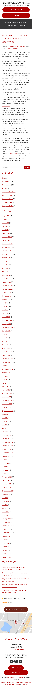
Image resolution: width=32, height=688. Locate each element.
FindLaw (24, 684)
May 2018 (5, 546)
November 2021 (7, 404)
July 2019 (5, 498)
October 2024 (6, 292)
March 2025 (6, 275)
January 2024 (6, 324)
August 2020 (6, 456)
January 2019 (6, 519)
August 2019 (6, 494)
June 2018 (5, 543)
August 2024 (6, 299)
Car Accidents (6, 185)
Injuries (4, 188)
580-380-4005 (16, 9)
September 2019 (7, 491)
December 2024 (7, 285)
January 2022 (6, 397)
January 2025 (6, 282)
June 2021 (5, 421)
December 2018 (7, 522)
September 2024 (7, 296)
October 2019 (6, 487)
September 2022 (7, 369)
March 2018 (6, 553)
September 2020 (7, 452)
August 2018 (6, 536)
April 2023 (5, 345)
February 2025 (7, 278)
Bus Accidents (6, 181)
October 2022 (6, 365)
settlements (6, 106)
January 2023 (6, 355)
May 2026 (5, 226)
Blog (3, 178)
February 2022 (7, 393)
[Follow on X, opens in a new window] (16, 661)
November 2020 (7, 446)
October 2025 (6, 251)
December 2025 (7, 244)
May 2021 (5, 425)
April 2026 (5, 230)
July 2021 (5, 418)
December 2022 (7, 358)
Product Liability (7, 195)
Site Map (11, 682)
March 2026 (6, 233)
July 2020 (5, 459)
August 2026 (6, 216)
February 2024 (7, 320)
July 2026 (5, 219)
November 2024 (7, 289)
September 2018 (7, 533)
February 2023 (7, 352)
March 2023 (6, 348)
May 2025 (5, 268)
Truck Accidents (12, 49)
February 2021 (6, 435)
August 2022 (6, 372)
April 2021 (5, 428)
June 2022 (5, 379)
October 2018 (6, 529)
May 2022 (5, 383)
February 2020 (7, 477)
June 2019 (5, 501)
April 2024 (5, 313)
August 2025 (6, 258)
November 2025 (7, 247)
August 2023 (6, 331)
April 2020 (5, 470)
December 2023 (7, 327)
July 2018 (5, 539)
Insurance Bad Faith (8, 192)
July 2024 (5, 303)
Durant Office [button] (16, 667)
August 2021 (6, 414)
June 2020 (5, 463)
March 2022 (6, 390)
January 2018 (6, 557)
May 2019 (5, 505)
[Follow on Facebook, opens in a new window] (12, 661)
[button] (30, 676)
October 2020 (6, 449)
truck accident (13, 154)
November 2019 (7, 484)
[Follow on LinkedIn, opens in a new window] (20, 661)
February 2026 (7, 237)
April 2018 (5, 550)
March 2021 (5, 432)
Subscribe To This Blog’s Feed (14, 598)
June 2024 (5, 306)
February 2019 (6, 515)
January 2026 (6, 240)
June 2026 (5, 223)
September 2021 (7, 411)
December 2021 (7, 400)
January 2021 (6, 439)
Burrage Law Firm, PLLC (18, 46)
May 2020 (5, 466)
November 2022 (7, 362)
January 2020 (6, 480)
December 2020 (7, 442)
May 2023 (5, 341)
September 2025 (7, 254)
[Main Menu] (16, 15)
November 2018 (7, 526)
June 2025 (5, 265)
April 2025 (5, 271)
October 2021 (6, 407)
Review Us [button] (16, 672)
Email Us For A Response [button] (17, 609)
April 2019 (5, 508)
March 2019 (5, 512)
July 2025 (5, 261)
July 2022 (5, 376)
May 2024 (5, 310)
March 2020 (6, 473)
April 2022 (5, 386)
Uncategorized (7, 202)
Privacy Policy (20, 682)
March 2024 (6, 317)
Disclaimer (4, 682)
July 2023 (5, 334)
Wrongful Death (7, 206)
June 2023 (5, 338)
